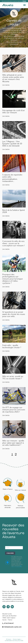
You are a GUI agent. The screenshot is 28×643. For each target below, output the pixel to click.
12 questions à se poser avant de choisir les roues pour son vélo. (13, 314)
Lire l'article (5, 85)
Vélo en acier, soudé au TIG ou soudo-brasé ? (12, 377)
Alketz (24, 1)
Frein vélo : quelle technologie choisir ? (11, 346)
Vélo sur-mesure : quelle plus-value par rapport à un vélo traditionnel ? (13, 442)
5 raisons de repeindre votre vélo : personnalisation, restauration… (12, 178)
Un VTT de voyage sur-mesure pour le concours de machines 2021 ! (13, 409)
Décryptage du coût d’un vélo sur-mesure (13, 111)
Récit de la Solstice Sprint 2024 (13, 211)
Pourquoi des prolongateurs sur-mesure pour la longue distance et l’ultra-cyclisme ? (12, 278)
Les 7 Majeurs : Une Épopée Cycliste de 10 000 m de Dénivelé (12, 143)
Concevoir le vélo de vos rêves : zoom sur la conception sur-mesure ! (13, 243)
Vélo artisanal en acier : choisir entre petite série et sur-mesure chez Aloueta (13, 78)
